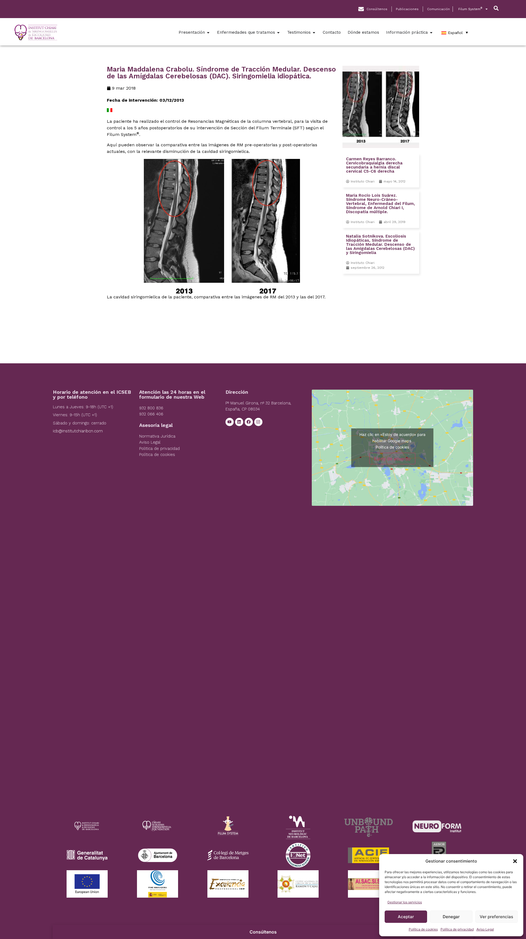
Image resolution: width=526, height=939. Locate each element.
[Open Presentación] (208, 32)
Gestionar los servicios (404, 902)
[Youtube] (229, 422)
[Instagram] (258, 422)
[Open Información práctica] (431, 32)
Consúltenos (263, 932)
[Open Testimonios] (314, 32)
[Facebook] (249, 422)
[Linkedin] (239, 422)
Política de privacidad (457, 929)
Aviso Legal (485, 929)
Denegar (451, 916)
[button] (515, 861)
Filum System (470, 9)
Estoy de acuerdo (392, 458)
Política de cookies (423, 929)
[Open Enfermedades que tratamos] (278, 32)
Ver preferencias (496, 916)
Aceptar (406, 916)
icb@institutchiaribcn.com (78, 431)
